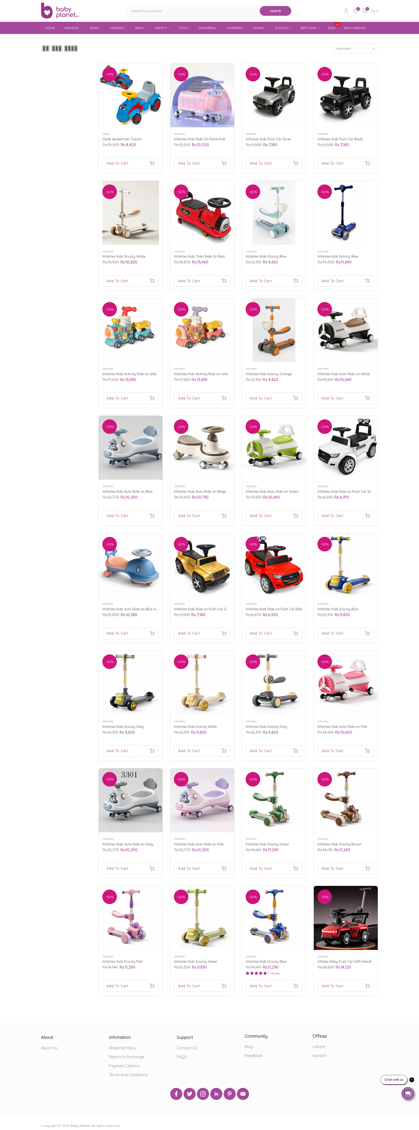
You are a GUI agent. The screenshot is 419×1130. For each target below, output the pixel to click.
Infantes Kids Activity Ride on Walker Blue (136, 374)
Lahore (319, 1046)
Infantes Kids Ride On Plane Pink (200, 139)
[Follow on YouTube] (243, 1094)
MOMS (258, 28)
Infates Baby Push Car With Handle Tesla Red (354, 961)
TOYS (182, 28)
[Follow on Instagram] (203, 1094)
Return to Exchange (126, 1056)
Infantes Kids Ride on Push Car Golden (204, 609)
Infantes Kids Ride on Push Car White (347, 491)
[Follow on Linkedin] (216, 1094)
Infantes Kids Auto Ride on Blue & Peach (135, 609)
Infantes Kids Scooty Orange (269, 374)
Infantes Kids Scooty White (124, 256)
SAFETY (161, 28)
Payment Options (124, 1065)
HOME (50, 28)
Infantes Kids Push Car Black (340, 139)
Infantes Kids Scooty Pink (123, 961)
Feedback (254, 1055)
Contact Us (187, 1047)
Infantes (179, 133)
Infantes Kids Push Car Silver (268, 139)
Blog (249, 1046)
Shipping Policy (122, 1047)
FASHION (71, 28)
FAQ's (182, 1056)
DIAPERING (207, 28)
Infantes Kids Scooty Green (267, 844)
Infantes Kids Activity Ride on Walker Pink (207, 374)
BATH (139, 28)
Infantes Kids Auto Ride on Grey (128, 844)
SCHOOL (282, 28)
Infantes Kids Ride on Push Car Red (274, 609)
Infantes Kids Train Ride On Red (199, 256)
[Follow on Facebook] (176, 1094)
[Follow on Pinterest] (230, 1094)
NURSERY (234, 28)
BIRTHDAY (308, 28)
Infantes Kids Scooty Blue (266, 256)
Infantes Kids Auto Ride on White (344, 374)
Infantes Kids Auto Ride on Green (272, 491)
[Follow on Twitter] (190, 1094)
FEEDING (117, 28)
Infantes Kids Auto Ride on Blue (128, 491)
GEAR (94, 28)
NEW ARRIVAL (355, 28)
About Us (49, 1047)
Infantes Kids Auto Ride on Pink (342, 726)
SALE (333, 27)
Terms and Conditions (128, 1074)
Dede (106, 133)
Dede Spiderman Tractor (122, 139)
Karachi (319, 1055)
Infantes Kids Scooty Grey (123, 726)
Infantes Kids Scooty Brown (340, 844)
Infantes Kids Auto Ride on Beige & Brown (207, 491)
